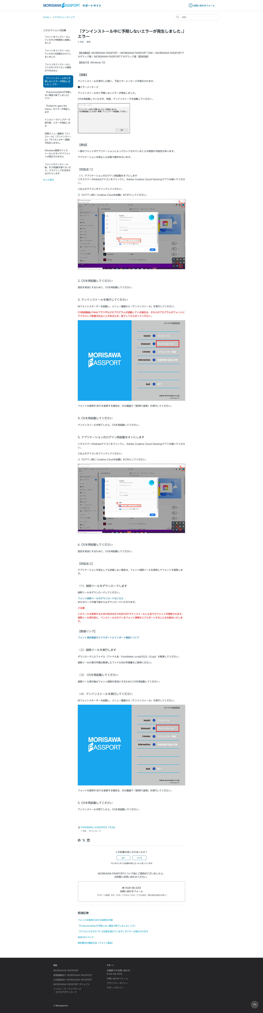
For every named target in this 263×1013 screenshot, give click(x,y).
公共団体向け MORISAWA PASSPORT (72, 980)
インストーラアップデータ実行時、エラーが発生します (57, 123)
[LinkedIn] (88, 840)
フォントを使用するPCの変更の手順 (95, 920)
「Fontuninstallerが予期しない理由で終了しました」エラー (58, 95)
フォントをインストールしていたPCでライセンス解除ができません (58, 67)
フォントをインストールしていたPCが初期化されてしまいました (58, 54)
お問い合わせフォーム (131, 891)
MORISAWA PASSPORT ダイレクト (71, 984)
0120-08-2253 (133, 888)
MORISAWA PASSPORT (66, 970)
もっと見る (48, 180)
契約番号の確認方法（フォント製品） (96, 943)
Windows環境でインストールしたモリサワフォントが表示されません (57, 153)
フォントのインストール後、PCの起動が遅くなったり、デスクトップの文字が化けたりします (58, 169)
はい (123, 858)
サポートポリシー (115, 988)
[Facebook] (79, 840)
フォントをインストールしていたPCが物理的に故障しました (58, 40)
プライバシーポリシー (117, 983)
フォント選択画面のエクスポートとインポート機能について (108, 637)
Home (46, 17)
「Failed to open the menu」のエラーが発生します (57, 109)
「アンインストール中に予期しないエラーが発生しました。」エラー (57, 81)
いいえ (139, 858)
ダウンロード (95, 831)
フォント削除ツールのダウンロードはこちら (100, 598)
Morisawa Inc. (62, 1005)
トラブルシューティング (64, 17)
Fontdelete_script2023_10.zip (98, 827)
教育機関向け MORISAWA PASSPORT (72, 975)
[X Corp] (83, 840)
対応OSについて (86, 937)
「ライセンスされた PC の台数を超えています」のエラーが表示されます (113, 931)
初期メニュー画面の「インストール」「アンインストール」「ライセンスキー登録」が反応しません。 (58, 138)
